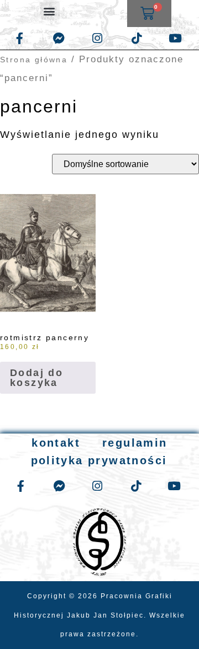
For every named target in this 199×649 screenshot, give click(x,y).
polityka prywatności (99, 460)
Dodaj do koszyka (36, 377)
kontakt (56, 443)
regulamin (134, 443)
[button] (50, 11)
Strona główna (33, 59)
